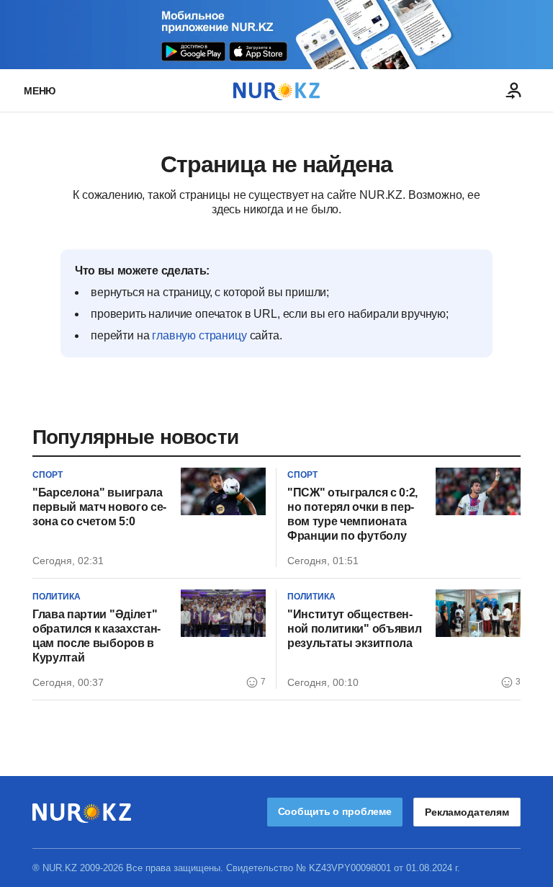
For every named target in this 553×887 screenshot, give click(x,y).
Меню (39, 91)
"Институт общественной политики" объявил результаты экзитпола (354, 628)
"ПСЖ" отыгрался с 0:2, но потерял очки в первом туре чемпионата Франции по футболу (352, 514)
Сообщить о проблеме (335, 811)
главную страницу (199, 335)
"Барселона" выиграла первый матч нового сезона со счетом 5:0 (99, 506)
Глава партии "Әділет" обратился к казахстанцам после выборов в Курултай (96, 636)
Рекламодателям (467, 812)
